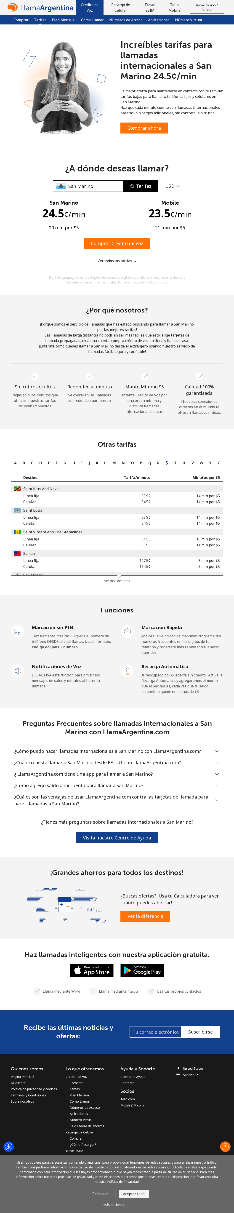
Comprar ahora (144, 128)
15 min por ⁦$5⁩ (208, 539)
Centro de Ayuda (132, 1076)
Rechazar (100, 1193)
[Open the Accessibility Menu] (8, 1146)
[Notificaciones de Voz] (18, 670)
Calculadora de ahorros (87, 1126)
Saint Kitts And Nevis (41, 488)
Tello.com (127, 1099)
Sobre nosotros (22, 1101)
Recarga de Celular (79, 1132)
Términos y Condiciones (28, 1095)
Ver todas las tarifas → (117, 260)
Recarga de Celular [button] (120, 7)
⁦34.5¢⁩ (145, 501)
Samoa (29, 553)
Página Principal (22, 1076)
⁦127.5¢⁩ (144, 560)
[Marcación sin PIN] (18, 631)
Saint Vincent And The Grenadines (52, 531)
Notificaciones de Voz (56, 666)
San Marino (33, 575)
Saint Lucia (32, 510)
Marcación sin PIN (52, 627)
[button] (90, 7)
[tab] (14, 463)
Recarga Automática (164, 666)
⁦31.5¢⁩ (145, 539)
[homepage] (41, 7)
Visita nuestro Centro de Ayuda (117, 838)
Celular (29, 501)
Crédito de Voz (77, 1076)
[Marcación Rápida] (127, 631)
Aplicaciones (159, 19)
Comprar (21, 19)
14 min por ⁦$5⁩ (208, 495)
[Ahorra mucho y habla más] (64, 906)
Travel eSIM (74, 1151)
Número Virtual (188, 19)
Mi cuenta (18, 1083)
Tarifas (75, 1089)
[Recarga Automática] (127, 670)
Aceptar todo (134, 1193)
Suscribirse (200, 1032)
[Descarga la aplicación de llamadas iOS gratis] (92, 970)
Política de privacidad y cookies (34, 1089)
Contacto (127, 1083)
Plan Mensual (64, 19)
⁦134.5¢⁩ (144, 566)
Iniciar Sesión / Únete (207, 7)
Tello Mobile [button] (174, 7)
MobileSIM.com (132, 1105)
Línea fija (31, 495)
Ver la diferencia (145, 916)
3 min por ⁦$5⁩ (209, 560)
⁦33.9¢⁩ (145, 495)
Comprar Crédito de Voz (117, 243)
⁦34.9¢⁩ (145, 523)
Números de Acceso (126, 19)
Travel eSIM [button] (149, 7)
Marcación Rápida (161, 627)
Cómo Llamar (92, 19)
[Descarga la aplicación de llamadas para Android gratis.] (142, 970)
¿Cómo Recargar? (83, 1144)
